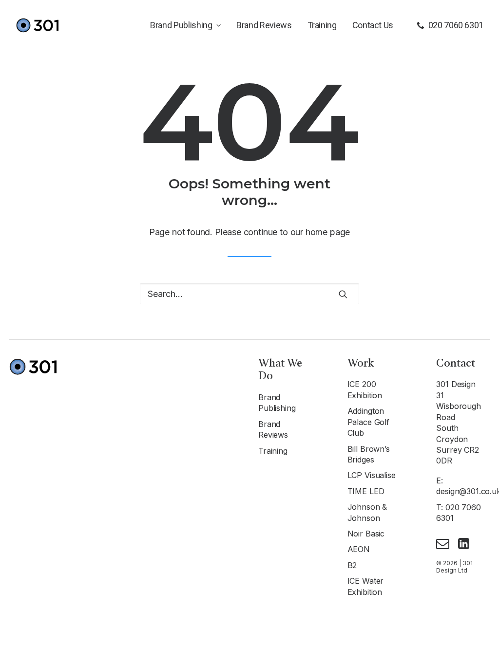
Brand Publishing (181, 25)
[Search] (249, 293)
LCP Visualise (371, 475)
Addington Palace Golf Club (368, 422)
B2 (352, 565)
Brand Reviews (263, 25)
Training (322, 25)
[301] (37, 25)
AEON (358, 549)
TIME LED (365, 491)
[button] (343, 294)
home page (328, 232)
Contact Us (372, 25)
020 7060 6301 (455, 25)
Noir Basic (365, 533)
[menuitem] (185, 25)
